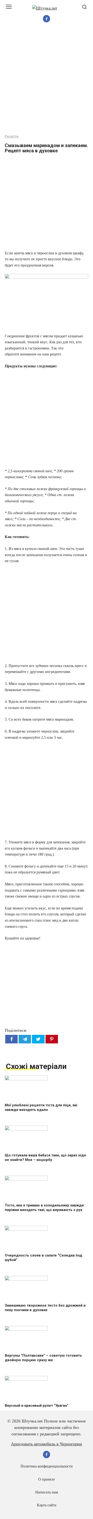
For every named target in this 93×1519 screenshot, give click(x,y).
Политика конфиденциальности (47, 1466)
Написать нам (46, 1492)
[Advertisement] (46, 77)
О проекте (46, 1479)
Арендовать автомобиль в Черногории (46, 1444)
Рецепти (11, 136)
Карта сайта (46, 1505)
